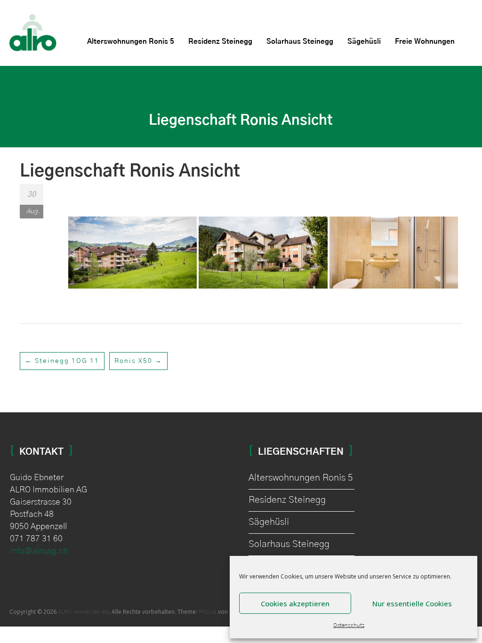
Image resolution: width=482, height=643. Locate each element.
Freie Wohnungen (425, 41)
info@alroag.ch (39, 551)
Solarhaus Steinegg (299, 41)
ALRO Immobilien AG (83, 612)
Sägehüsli (364, 41)
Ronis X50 (138, 361)
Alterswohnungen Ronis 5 (130, 41)
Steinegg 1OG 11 (62, 361)
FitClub (208, 612)
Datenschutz (348, 625)
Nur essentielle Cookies (412, 603)
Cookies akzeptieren (295, 603)
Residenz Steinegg (220, 41)
